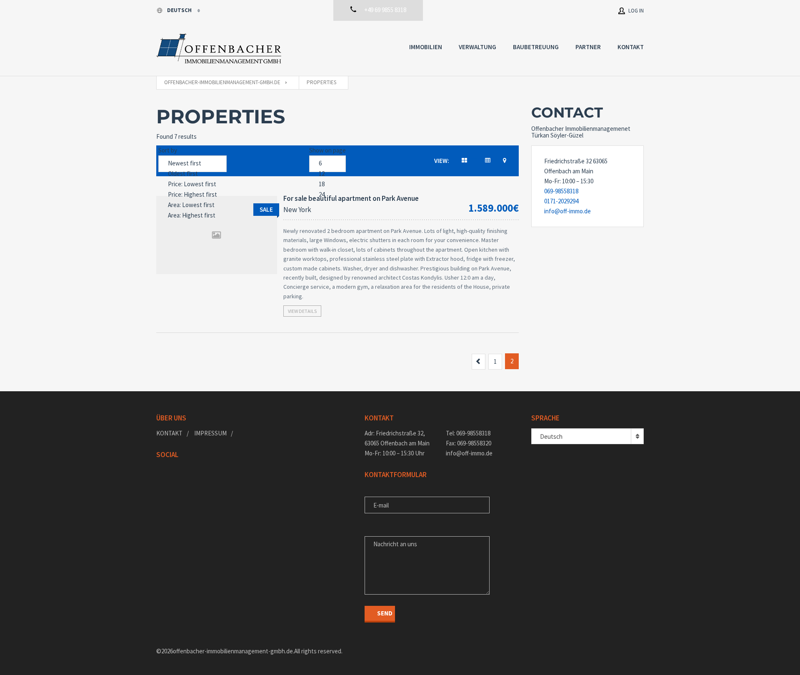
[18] (327, 184)
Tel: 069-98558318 (468, 433)
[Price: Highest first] (192, 195)
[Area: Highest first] (192, 215)
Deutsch (180, 10)
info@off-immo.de (567, 211)
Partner (588, 47)
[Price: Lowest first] (192, 184)
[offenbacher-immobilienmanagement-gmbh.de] (218, 48)
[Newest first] (192, 163)
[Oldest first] (192, 174)
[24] (327, 195)
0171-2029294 (561, 201)
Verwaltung (477, 47)
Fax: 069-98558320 (468, 443)
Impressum (210, 433)
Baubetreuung (536, 47)
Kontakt (631, 47)
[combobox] (587, 436)
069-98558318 (561, 191)
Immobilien (425, 47)
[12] (327, 174)
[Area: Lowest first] (192, 205)
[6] (327, 163)
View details (302, 311)
